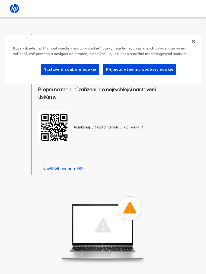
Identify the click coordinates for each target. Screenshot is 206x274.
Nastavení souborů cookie (69, 69)
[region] (103, 59)
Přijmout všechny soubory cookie (140, 69)
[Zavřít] (193, 41)
